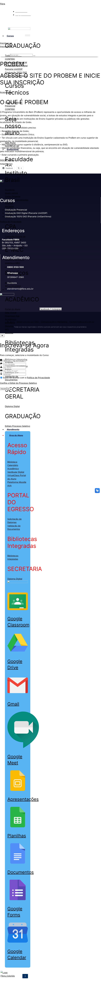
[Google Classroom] (17, 609)
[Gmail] (17, 694)
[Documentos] (17, 863)
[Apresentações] (17, 790)
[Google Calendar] (17, 942)
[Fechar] (2, 335)
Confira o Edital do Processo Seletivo (18, 383)
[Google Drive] (17, 652)
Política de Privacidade (10, 221)
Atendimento (13, 429)
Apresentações (23, 799)
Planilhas (16, 835)
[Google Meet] (23, 747)
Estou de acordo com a (26, 377)
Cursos (10, 36)
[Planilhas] (17, 826)
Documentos (20, 872)
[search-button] (34, 55)
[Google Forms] (17, 899)
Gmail (13, 704)
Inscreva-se (5, 389)
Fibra (2, 3)
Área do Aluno (16, 435)
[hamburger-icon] (27, 35)
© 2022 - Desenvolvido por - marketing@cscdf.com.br (50, 321)
